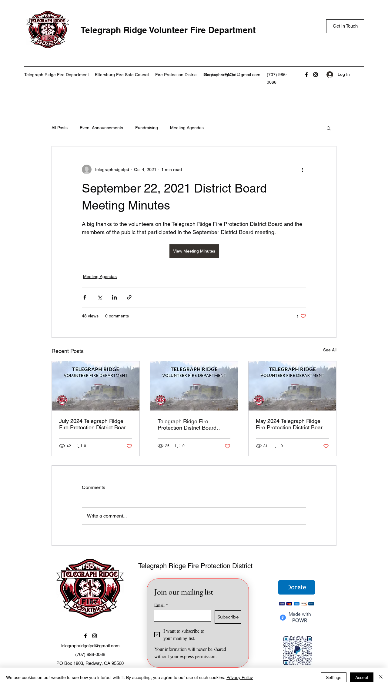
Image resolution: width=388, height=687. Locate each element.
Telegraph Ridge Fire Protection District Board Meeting (187, 424)
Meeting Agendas (187, 127)
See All (329, 349)
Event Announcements (101, 127)
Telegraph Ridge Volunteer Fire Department (168, 30)
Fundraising (146, 127)
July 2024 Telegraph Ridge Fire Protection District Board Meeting (94, 424)
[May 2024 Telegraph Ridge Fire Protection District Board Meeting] (292, 386)
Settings (333, 677)
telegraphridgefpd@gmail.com (231, 74)
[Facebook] (306, 75)
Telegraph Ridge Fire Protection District (195, 566)
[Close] (380, 677)
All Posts (60, 127)
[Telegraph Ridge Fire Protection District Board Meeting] (194, 386)
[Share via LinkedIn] (114, 297)
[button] (329, 128)
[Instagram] (316, 75)
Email (161, 605)
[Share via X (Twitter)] (99, 297)
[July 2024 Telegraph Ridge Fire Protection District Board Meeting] (95, 386)
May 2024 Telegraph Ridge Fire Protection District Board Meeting (291, 424)
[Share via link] (129, 297)
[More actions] (302, 169)
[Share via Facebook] (85, 297)
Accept (361, 677)
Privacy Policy (239, 677)
